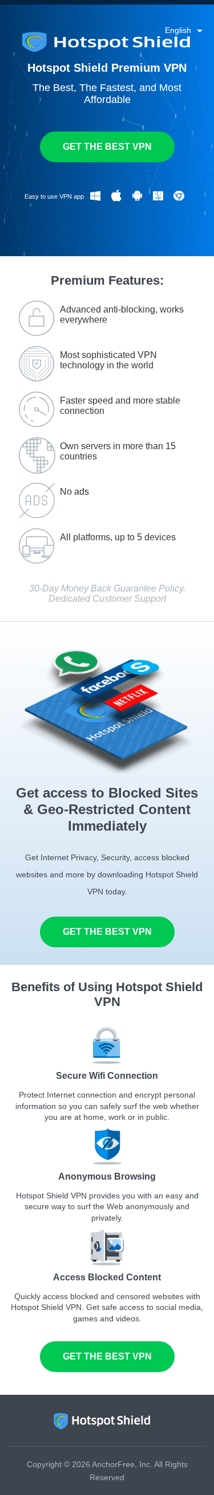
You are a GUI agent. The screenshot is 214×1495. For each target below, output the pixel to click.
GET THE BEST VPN (107, 146)
